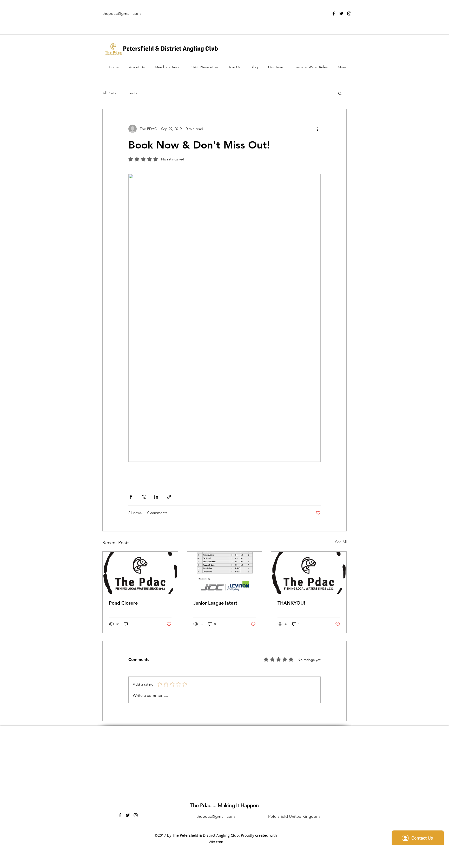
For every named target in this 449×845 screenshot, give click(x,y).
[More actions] (317, 129)
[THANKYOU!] (308, 573)
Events (132, 93)
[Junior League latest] (224, 573)
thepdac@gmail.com (121, 13)
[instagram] (349, 13)
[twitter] (341, 13)
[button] (340, 93)
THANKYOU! (291, 603)
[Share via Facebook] (130, 496)
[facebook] (333, 13)
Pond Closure (123, 603)
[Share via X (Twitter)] (143, 496)
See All (341, 541)
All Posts (109, 93)
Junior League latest (215, 603)
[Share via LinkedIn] (156, 496)
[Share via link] (169, 496)
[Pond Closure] (140, 573)
